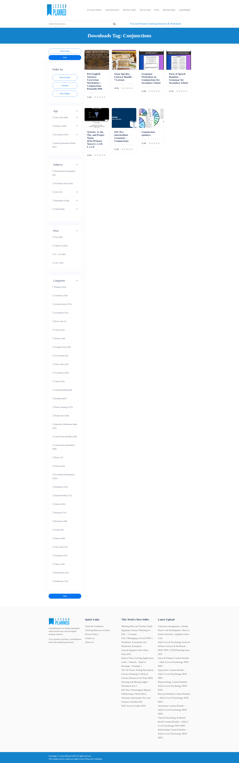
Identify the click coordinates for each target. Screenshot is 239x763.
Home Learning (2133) (63, 407)
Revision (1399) (60, 521)
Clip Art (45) (59, 330)
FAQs (156, 10)
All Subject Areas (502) (63, 183)
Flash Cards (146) (61, 364)
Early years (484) (61, 117)
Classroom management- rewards (173, 626)
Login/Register (184, 10)
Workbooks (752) (61, 581)
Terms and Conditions (93, 759)
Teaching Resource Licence (97, 630)
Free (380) (58, 237)
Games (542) (59, 381)
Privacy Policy (91, 634)
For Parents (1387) (61, 373)
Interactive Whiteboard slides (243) (64, 426)
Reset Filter (64, 51)
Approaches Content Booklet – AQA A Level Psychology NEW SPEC (172, 674)
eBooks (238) (59, 338)
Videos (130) (59, 564)
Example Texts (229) (62, 347)
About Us (89, 642)
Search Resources (112, 10)
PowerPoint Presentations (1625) (63, 476)
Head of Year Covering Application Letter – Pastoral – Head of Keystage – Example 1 (137, 662)
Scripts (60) (58, 530)
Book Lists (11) (60, 321)
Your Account (145, 10)
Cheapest (64, 85)
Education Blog (169, 10)
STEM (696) (59, 209)
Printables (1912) (61, 487)
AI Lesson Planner (94, 10)
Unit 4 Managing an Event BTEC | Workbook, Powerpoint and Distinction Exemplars (137, 642)
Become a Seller (129, 10)
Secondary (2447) (61, 135)
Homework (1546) (61, 416)
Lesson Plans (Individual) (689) (63, 447)
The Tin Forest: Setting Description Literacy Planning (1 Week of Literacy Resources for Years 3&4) (137, 674)
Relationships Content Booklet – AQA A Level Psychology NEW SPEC (172, 733)
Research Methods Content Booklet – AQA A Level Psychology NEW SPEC (174, 698)
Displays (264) (60, 287)
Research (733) (60, 513)
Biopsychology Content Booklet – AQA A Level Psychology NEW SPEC (173, 686)
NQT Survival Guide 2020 (133, 706)
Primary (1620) (60, 126)
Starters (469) (59, 538)
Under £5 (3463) (61, 246)
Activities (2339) (60, 296)
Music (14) (58, 457)
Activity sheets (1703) (63, 304)
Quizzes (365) (59, 504)
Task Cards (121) (61, 547)
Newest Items (65, 77)
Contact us (90, 638)
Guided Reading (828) (63, 390)
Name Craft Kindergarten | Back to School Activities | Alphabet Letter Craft (174, 634)
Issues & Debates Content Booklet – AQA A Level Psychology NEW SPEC (173, 662)
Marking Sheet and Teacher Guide (136, 626)
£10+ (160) (58, 263)
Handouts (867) (60, 398)
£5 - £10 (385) (60, 254)
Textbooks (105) (60, 556)
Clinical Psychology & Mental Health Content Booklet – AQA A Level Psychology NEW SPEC (173, 722)
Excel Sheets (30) (61, 356)
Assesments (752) (61, 313)
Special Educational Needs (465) (63, 145)
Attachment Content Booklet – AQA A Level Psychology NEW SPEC (172, 710)
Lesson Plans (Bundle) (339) (65, 437)
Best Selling (65, 93)
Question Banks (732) (63, 495)
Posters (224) (59, 466)
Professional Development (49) (63, 173)
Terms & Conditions (94, 626)
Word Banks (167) (61, 573)
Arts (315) (58, 192)
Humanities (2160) (61, 201)
